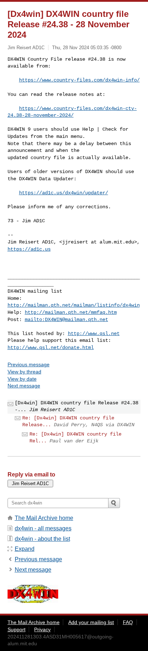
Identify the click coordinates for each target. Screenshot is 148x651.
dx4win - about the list (42, 539)
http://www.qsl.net (94, 333)
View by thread (24, 372)
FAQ (128, 622)
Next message (24, 386)
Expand (24, 549)
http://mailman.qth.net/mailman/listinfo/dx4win (74, 305)
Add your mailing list (91, 622)
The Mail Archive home (44, 518)
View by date (22, 379)
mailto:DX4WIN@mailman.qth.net (66, 319)
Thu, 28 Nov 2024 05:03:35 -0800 (86, 47)
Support (17, 629)
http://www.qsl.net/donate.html (51, 347)
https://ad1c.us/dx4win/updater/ (63, 193)
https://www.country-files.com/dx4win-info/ (79, 80)
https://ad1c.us (29, 249)
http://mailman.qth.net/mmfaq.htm (71, 312)
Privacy (42, 629)
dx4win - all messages (43, 528)
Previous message (29, 364)
